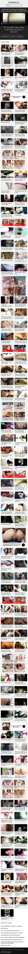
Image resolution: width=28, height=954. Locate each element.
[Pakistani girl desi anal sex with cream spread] (20, 689)
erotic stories (17, 29)
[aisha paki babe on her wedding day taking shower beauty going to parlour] (20, 519)
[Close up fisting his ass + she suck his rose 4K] (7, 393)
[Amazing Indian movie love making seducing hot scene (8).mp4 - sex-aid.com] (7, 483)
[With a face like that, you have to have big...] (20, 714)
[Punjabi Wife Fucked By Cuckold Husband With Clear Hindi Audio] (20, 734)
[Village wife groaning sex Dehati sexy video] (7, 747)
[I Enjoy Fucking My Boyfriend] (20, 888)
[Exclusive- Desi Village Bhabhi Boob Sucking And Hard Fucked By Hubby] (20, 576)
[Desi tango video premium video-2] (7, 186)
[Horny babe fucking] (7, 852)
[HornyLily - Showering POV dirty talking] (7, 828)
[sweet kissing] (20, 210)
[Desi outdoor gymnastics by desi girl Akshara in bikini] (7, 771)
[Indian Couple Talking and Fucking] (7, 357)
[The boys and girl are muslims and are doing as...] (7, 381)
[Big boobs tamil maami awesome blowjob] (20, 117)
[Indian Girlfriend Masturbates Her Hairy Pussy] (7, 462)
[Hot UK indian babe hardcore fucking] (20, 312)
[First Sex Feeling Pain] (20, 815)
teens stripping (10, 27)
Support (9, 952)
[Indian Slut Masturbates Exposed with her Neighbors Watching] (7, 300)
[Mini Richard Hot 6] (7, 677)
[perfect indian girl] (7, 689)
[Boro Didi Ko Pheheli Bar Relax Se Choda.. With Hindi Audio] (20, 141)
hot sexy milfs (13, 31)
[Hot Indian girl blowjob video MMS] (20, 759)
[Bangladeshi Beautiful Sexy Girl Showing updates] (7, 551)
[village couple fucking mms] (20, 462)
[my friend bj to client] (7, 519)
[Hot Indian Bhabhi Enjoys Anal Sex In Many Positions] (7, 588)
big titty (17, 27)
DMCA (5, 952)
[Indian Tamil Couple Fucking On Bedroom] (7, 426)
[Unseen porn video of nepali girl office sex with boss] (20, 633)
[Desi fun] (20, 564)
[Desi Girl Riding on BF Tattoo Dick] (7, 913)
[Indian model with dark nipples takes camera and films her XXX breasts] (20, 60)
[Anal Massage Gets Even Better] (20, 381)
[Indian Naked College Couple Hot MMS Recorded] (20, 876)
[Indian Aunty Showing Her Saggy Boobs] (20, 84)
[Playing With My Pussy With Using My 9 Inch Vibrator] (7, 141)
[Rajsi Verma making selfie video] (7, 564)
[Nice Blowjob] (20, 702)
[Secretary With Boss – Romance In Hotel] (7, 803)
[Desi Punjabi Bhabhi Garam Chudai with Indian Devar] (20, 324)
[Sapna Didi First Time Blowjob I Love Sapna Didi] (7, 815)
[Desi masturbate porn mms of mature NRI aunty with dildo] (7, 888)
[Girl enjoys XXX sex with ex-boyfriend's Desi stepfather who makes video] (20, 483)
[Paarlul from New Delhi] (7, 255)
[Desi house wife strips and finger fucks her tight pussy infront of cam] (20, 828)
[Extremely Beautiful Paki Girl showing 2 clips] (7, 231)
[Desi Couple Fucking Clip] (20, 267)
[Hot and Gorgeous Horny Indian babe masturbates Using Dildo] (20, 426)
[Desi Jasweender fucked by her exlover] (20, 677)
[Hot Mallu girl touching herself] (7, 864)
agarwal (22, 27)
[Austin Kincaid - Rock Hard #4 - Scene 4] (7, 369)
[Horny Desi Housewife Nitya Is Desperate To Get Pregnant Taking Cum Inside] (20, 300)
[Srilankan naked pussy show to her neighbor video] (20, 551)
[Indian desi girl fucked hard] (7, 72)
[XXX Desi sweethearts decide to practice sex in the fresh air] (7, 507)
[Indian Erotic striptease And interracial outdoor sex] (7, 621)
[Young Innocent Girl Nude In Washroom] (7, 576)
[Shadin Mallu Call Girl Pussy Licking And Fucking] (20, 450)
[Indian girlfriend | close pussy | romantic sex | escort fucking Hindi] (20, 357)
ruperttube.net (13, 2)
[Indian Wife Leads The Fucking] (20, 438)
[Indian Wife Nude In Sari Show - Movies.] (20, 588)
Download (20, 36)
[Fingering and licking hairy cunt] (20, 231)
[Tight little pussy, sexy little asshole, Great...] (20, 771)
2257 (2, 952)
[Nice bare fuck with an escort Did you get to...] (20, 105)
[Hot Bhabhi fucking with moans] (20, 186)
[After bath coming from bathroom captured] (7, 60)
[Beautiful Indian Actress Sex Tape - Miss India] (7, 84)
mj (22, 29)
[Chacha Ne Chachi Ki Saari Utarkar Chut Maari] (7, 48)
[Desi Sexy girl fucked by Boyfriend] (7, 450)
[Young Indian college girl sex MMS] (7, 198)
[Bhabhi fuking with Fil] (7, 609)
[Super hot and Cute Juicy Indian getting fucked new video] (20, 129)
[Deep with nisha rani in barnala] (20, 901)
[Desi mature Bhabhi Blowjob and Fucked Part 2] (7, 105)
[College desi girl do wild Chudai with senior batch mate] (20, 864)
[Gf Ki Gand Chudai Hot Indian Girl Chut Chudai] (7, 267)
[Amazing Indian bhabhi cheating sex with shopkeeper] (7, 714)
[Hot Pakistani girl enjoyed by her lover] (20, 852)
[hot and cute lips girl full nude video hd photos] (7, 129)
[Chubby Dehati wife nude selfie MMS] (7, 336)
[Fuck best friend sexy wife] (7, 495)
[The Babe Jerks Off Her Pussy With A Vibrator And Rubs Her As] (20, 48)
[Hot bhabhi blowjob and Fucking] (7, 759)
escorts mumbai (9, 29)
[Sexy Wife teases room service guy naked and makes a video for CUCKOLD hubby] (20, 609)
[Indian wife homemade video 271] (20, 495)
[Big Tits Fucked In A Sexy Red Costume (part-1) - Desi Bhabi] (20, 198)
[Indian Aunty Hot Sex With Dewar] (7, 633)
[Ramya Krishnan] (7, 117)
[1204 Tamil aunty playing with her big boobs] (7, 645)
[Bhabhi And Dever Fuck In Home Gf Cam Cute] (20, 336)
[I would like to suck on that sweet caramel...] (20, 645)
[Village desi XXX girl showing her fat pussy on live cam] (7, 324)
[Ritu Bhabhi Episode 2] (7, 734)
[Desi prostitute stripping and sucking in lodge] (7, 243)
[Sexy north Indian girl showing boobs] (20, 174)
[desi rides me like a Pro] (7, 702)
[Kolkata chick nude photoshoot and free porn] (20, 507)
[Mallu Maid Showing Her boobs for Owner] (20, 393)
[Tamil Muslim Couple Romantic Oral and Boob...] (7, 876)
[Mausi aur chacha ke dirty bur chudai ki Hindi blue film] (20, 747)
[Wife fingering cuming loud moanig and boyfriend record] (7, 840)
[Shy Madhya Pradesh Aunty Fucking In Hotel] (7, 210)
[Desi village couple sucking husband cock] (7, 174)
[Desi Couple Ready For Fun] (20, 72)
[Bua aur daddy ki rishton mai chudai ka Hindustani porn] (20, 243)
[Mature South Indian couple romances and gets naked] (20, 369)
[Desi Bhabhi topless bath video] (7, 438)
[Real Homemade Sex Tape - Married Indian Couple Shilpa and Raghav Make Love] (20, 803)
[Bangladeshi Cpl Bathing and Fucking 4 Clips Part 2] (7, 901)
